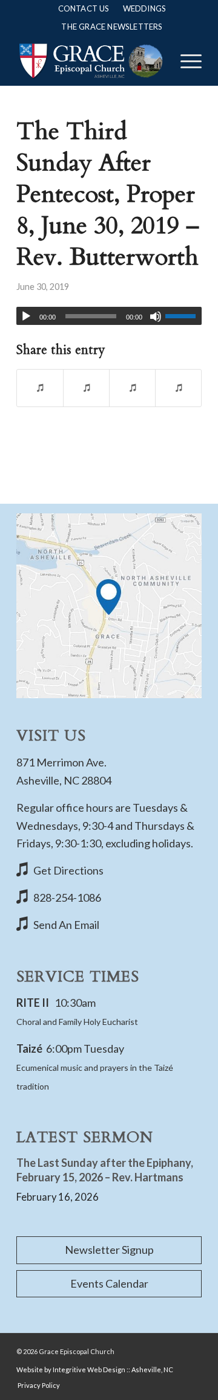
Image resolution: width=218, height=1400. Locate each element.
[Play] (26, 316)
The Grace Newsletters (111, 26)
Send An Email (66, 924)
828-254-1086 (67, 897)
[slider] (183, 316)
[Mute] (156, 316)
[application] (109, 316)
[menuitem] (84, 8)
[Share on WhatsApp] (132, 388)
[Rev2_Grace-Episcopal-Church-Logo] (90, 61)
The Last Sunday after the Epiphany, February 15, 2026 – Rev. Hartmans (104, 1169)
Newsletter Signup (109, 1249)
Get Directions (68, 870)
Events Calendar (109, 1283)
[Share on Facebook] (40, 388)
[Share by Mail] (178, 388)
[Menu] (185, 61)
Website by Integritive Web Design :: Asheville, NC (94, 1369)
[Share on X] (86, 388)
